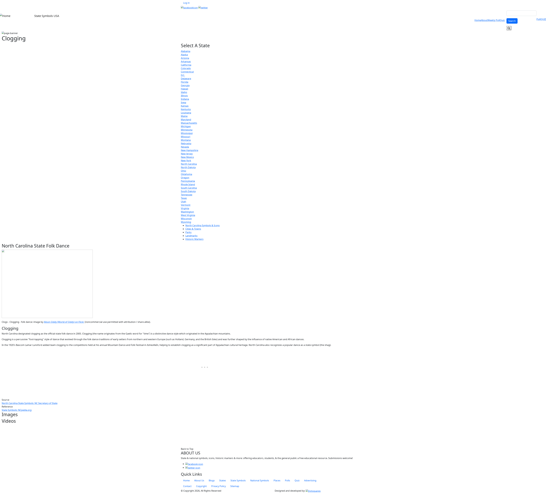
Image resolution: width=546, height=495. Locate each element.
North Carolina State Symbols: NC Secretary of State (29, 403)
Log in (186, 2)
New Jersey (187, 153)
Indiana (185, 99)
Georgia (185, 85)
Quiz (502, 20)
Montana (186, 140)
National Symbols (259, 480)
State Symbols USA (46, 16)
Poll (538, 19)
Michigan (186, 126)
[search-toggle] (508, 28)
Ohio (183, 170)
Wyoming (186, 222)
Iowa (183, 102)
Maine (184, 116)
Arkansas (186, 61)
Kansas (185, 105)
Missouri (185, 136)
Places (277, 480)
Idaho (184, 92)
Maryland (186, 119)
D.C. (183, 75)
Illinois (184, 95)
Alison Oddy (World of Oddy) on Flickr (64, 322)
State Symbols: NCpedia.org (17, 410)
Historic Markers (194, 239)
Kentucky (186, 109)
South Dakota (188, 191)
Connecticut (187, 71)
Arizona (185, 58)
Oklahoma (186, 174)
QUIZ (543, 19)
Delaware (186, 78)
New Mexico (187, 157)
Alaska (184, 54)
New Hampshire (189, 150)
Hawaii (184, 88)
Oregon (185, 177)
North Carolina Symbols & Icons (202, 225)
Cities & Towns (193, 228)
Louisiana (186, 112)
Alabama (185, 51)
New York (186, 160)
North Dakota (188, 167)
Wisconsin (186, 218)
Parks (188, 232)
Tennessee (186, 194)
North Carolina (189, 164)
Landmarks (191, 235)
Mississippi (187, 133)
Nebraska (186, 143)
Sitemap (234, 486)
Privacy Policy (218, 486)
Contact (187, 486)
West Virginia (188, 215)
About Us (199, 480)
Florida (184, 82)
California (186, 64)
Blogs (212, 480)
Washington (187, 211)
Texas (184, 198)
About (484, 20)
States (222, 480)
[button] (47, 283)
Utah (183, 201)
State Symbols (238, 480)
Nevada (185, 146)
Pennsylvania (188, 181)
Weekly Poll (494, 20)
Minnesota (186, 129)
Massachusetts (189, 123)
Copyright (201, 486)
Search (512, 20)
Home (477, 20)
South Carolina (189, 187)
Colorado (186, 68)
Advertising (310, 480)
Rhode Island (188, 184)
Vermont (185, 205)
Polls (287, 480)
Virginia (185, 208)
